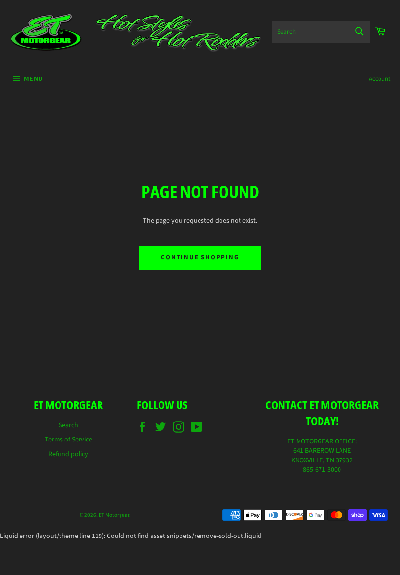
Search (68, 425)
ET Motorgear (114, 514)
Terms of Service (68, 439)
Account (379, 79)
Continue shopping (200, 257)
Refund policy (68, 454)
